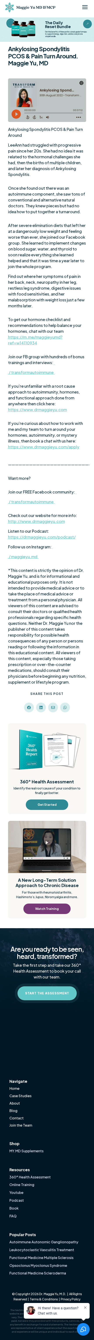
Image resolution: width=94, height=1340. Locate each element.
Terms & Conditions (44, 1299)
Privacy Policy (70, 1299)
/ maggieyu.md (23, 556)
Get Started (47, 804)
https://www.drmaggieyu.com (37, 409)
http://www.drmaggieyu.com (36, 521)
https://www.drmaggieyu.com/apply (43, 446)
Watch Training (47, 909)
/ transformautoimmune (31, 372)
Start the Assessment (47, 993)
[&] (87, 27)
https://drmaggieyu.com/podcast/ (42, 536)
